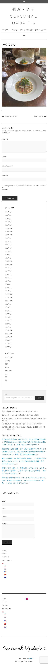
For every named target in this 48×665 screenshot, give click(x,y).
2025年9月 (8, 238)
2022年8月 (8, 343)
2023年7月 (8, 307)
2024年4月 (8, 284)
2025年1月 (8, 258)
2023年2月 (8, 324)
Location (5, 557)
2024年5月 (8, 281)
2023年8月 (8, 304)
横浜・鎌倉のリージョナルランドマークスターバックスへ (20, 412)
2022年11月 (8, 334)
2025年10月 (8, 235)
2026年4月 (8, 218)
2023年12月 (8, 294)
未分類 (7, 367)
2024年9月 (8, 268)
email (3, 508)
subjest (4, 516)
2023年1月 (8, 327)
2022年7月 (8, 347)
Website (5, 175)
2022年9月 (8, 340)
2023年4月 (8, 317)
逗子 (6, 377)
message (5, 523)
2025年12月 (8, 228)
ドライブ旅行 (9, 357)
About (4, 553)
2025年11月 (8, 231)
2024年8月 (8, 271)
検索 (5, 394)
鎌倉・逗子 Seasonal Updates (24, 16)
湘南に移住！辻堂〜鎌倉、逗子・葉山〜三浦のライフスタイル (23, 449)
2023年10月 (8, 301)
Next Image (38, 116)
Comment (5, 139)
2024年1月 (8, 291)
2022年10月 (8, 337)
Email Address (7, 166)
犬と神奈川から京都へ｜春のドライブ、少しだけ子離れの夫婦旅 (22, 424)
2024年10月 (8, 264)
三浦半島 (7, 361)
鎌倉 (6, 380)
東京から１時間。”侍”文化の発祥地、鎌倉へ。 (17, 458)
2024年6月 (8, 278)
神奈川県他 (8, 370)
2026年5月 (8, 215)
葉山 (6, 374)
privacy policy (7, 560)
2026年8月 (8, 212)
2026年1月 (8, 225)
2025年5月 (8, 251)
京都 (6, 364)
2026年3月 (8, 222)
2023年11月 (8, 297)
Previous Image (11, 116)
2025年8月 (8, 241)
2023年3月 (8, 320)
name (3, 501)
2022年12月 (8, 330)
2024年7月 (8, 274)
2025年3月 (8, 254)
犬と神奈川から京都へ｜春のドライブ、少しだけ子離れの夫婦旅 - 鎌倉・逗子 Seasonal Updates (24, 461)
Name (4, 156)
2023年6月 (8, 311)
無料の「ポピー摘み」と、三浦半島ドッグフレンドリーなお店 (23, 468)
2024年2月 (8, 287)
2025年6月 (8, 248)
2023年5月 (8, 314)
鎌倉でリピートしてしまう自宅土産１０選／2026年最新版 (20, 415)
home (4, 550)
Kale (30, 658)
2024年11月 (8, 261)
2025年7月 (8, 245)
